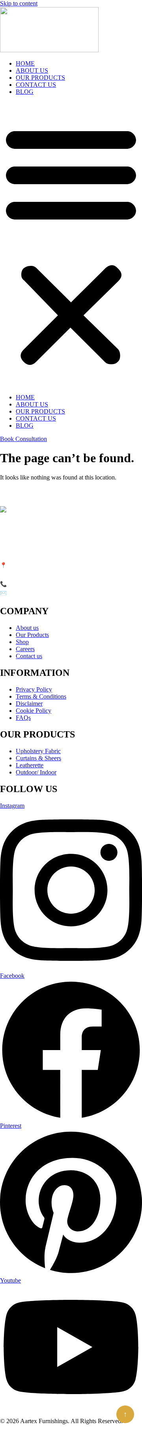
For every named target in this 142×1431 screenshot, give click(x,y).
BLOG (25, 91)
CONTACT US (36, 84)
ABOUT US (32, 70)
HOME (25, 63)
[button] (71, 245)
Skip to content (18, 3)
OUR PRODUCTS (40, 77)
